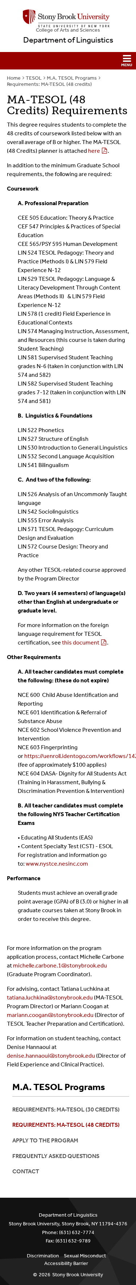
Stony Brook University (77, 1275)
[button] (68, 60)
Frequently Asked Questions (55, 1156)
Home (14, 78)
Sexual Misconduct (85, 1256)
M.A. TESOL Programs (72, 78)
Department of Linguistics (68, 40)
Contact (25, 1171)
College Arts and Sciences (68, 30)
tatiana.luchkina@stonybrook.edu (50, 997)
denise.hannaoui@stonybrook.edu (51, 1055)
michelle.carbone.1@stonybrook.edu (60, 965)
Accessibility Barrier (66, 1263)
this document (80, 642)
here (94, 150)
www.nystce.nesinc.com (57, 863)
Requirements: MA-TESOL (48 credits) (49, 84)
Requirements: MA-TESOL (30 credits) (66, 1109)
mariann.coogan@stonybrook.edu (50, 1014)
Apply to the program (45, 1140)
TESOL (34, 78)
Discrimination (43, 1256)
